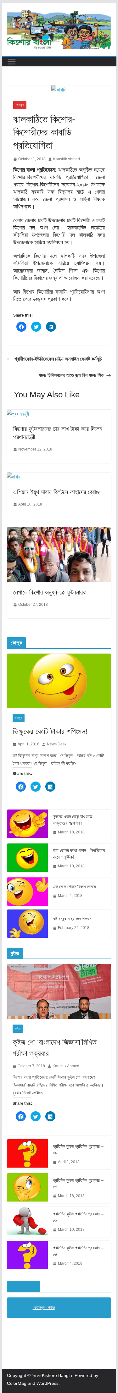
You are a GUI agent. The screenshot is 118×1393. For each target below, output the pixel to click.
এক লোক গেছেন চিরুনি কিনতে (74, 886)
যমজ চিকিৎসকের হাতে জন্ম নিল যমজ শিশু (71, 375)
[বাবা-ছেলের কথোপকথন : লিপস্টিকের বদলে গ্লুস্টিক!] (27, 858)
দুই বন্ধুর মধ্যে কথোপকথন (72, 918)
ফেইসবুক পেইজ (24, 1286)
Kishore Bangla (57, 1375)
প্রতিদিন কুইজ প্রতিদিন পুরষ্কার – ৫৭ (78, 1183)
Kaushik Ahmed (66, 159)
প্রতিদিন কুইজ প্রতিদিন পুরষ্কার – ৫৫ (78, 1251)
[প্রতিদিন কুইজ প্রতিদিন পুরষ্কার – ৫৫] (27, 1256)
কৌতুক (18, 718)
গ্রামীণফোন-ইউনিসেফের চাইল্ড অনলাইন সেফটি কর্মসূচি (58, 359)
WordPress (48, 1383)
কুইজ (17, 1028)
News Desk (56, 744)
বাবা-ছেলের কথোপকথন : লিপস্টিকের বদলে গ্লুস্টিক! (79, 854)
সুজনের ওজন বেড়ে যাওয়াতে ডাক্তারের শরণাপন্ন (72, 820)
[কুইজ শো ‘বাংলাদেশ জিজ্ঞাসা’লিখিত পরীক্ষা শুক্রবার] (59, 991)
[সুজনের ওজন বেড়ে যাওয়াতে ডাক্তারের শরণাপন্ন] (27, 825)
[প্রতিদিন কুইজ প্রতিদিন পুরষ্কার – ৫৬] (27, 1222)
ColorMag (16, 1383)
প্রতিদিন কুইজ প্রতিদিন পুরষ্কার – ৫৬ (78, 1217)
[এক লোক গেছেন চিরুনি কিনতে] (27, 891)
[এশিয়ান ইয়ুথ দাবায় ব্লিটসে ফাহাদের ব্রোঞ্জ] (13, 476)
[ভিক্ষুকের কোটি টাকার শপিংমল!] (59, 681)
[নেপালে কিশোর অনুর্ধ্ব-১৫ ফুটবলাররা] (59, 531)
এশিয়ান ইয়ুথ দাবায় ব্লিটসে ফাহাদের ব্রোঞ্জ (56, 492)
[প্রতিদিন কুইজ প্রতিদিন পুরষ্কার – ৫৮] (27, 1154)
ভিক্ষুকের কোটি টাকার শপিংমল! (50, 731)
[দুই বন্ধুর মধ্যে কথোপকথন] (27, 923)
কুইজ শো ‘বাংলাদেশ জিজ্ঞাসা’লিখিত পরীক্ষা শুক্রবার (54, 1048)
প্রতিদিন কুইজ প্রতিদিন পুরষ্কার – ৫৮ (78, 1149)
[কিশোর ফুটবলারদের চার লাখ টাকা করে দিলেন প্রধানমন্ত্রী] (18, 414)
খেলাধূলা (20, 105)
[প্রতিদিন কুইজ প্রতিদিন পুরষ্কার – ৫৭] (27, 1188)
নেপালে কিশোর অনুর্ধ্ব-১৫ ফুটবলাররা (50, 592)
